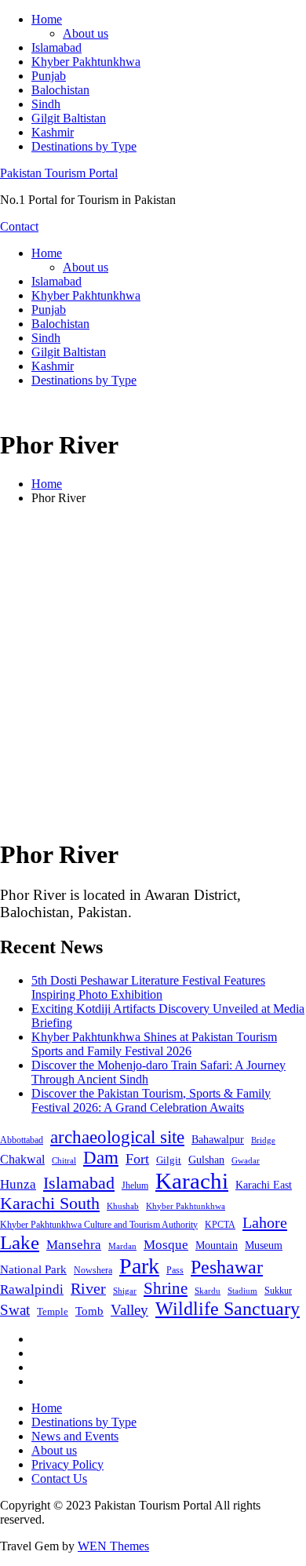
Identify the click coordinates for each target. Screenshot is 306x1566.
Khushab (123, 1206)
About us (85, 33)
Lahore (264, 1222)
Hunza (18, 1184)
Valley (129, 1310)
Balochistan (60, 90)
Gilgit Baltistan (68, 118)
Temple (52, 1311)
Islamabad (56, 47)
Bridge (263, 1140)
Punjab (48, 75)
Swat (15, 1310)
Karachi (191, 1180)
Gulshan (206, 1159)
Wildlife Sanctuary (227, 1308)
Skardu (207, 1291)
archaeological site (117, 1137)
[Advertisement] (153, 671)
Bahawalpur (217, 1139)
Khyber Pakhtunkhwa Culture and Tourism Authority (99, 1224)
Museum (263, 1245)
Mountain (216, 1245)
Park (139, 1266)
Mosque (166, 1244)
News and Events (74, 1436)
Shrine (166, 1288)
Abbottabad (21, 1139)
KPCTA (220, 1224)
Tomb (89, 1311)
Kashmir (52, 132)
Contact (19, 226)
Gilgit (168, 1160)
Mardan (122, 1246)
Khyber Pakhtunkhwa (85, 61)
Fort (137, 1159)
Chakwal (22, 1159)
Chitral (64, 1160)
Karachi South (50, 1203)
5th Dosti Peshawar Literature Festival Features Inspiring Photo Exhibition (148, 987)
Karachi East (263, 1184)
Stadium (242, 1290)
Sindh (45, 104)
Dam (100, 1157)
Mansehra (73, 1244)
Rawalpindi (32, 1289)
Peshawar (227, 1267)
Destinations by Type (84, 146)
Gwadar (245, 1160)
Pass (175, 1270)
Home (46, 19)
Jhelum (135, 1185)
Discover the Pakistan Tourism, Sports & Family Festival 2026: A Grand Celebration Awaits (151, 1100)
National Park (33, 1269)
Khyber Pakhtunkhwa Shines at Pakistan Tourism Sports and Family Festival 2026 (154, 1044)
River (88, 1288)
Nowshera (93, 1270)
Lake (19, 1242)
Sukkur (278, 1290)
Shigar (125, 1290)
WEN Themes (113, 1546)
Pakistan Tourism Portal (59, 173)
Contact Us (59, 1478)
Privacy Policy (67, 1464)
